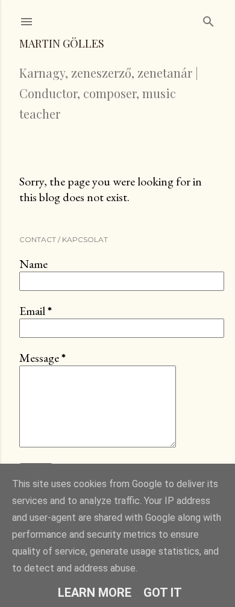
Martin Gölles (61, 43)
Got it (162, 592)
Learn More (94, 592)
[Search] (208, 19)
